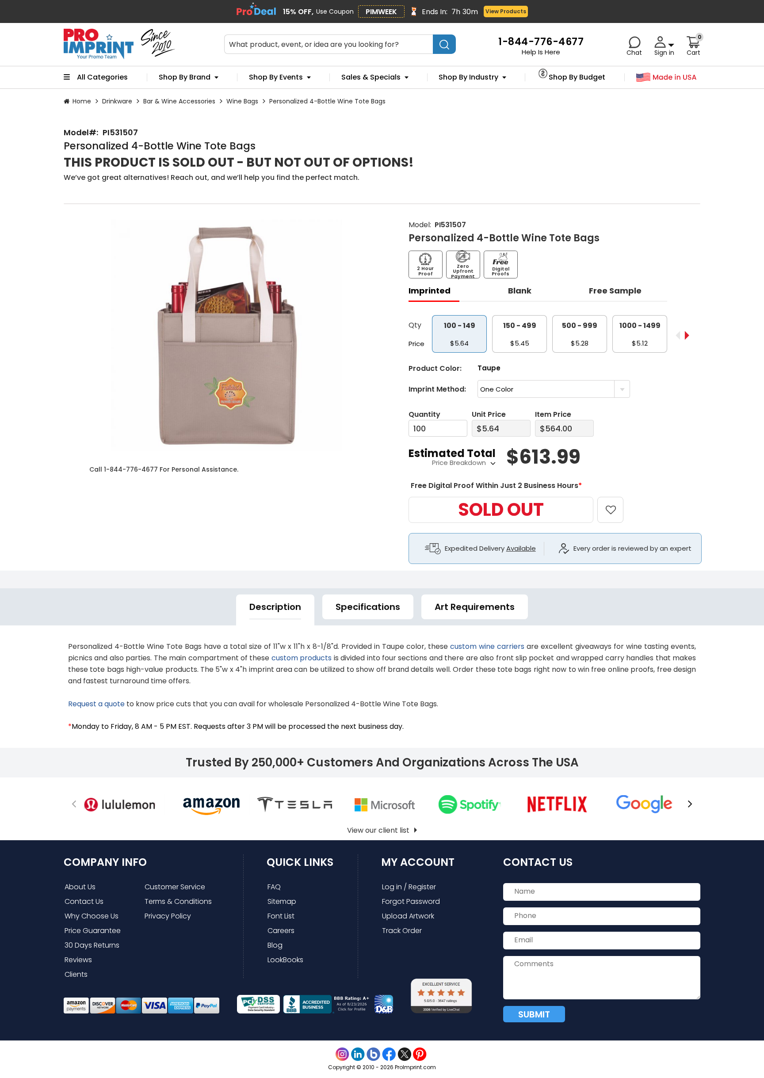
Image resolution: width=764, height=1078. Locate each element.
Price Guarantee (93, 930)
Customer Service (175, 887)
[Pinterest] (420, 1054)
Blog (275, 945)
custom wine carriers (487, 646)
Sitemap (281, 901)
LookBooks (285, 960)
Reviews (78, 960)
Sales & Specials (371, 77)
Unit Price (489, 414)
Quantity (424, 414)
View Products (505, 11)
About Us (80, 887)
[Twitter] (404, 1054)
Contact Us (84, 901)
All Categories (102, 77)
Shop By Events (276, 77)
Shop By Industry (468, 77)
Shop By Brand (184, 77)
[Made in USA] (666, 77)
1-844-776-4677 (131, 469)
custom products (301, 658)
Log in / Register (409, 887)
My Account (418, 862)
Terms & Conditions (178, 901)
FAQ (274, 887)
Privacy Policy (168, 916)
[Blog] (373, 1054)
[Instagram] (342, 1054)
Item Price (553, 414)
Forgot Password (411, 901)
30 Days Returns (92, 945)
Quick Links (300, 862)
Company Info (105, 862)
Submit (534, 1014)
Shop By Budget (577, 77)
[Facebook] (389, 1054)
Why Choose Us (91, 916)
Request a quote (96, 704)
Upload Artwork (408, 916)
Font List (280, 916)
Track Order (402, 930)
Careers (280, 930)
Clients (76, 974)
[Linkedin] (358, 1054)
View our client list (378, 830)
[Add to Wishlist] (615, 503)
